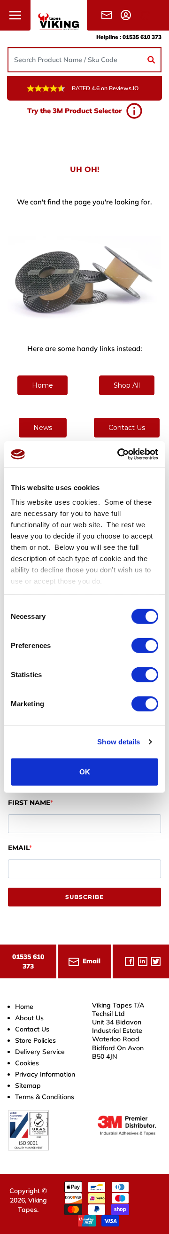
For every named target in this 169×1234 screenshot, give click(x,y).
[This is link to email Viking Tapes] (108, 14)
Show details (118, 742)
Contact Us (126, 427)
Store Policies (35, 1040)
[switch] (144, 645)
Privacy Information (45, 1074)
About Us (29, 1018)
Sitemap (28, 1085)
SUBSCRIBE (84, 896)
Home (42, 385)
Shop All (127, 385)
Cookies (27, 1063)
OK (84, 771)
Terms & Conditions (44, 1097)
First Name (29, 802)
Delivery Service (40, 1051)
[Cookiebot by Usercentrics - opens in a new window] (119, 454)
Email (18, 847)
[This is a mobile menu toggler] (15, 15)
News (42, 427)
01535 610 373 (142, 36)
